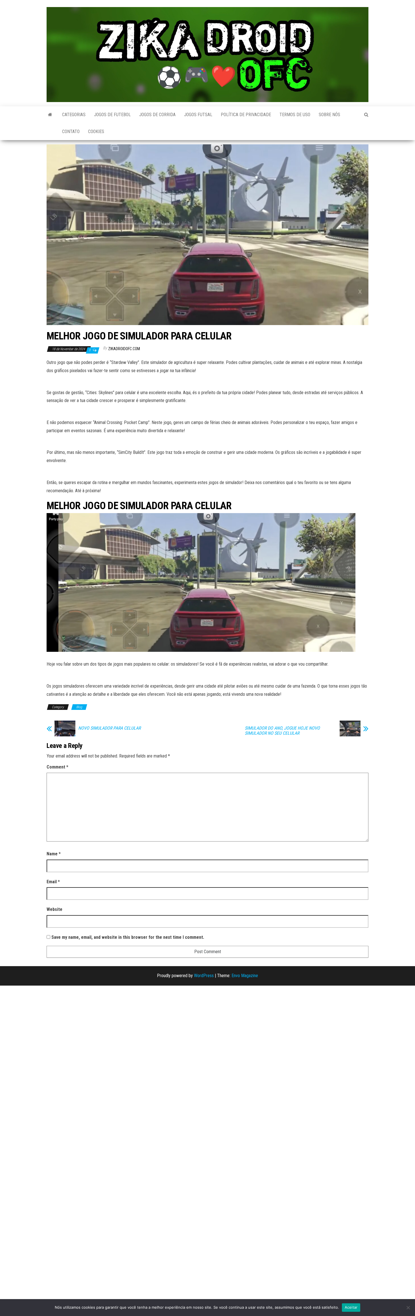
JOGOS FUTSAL (198, 114)
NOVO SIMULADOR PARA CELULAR (109, 728)
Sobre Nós (329, 114)
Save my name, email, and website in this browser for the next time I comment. (127, 937)
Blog (79, 707)
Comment (57, 767)
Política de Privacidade (246, 114)
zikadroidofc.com (124, 348)
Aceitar (351, 1307)
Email (53, 881)
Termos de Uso (294, 114)
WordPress (204, 975)
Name (54, 853)
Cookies (96, 131)
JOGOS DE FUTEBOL (112, 114)
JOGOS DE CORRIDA (157, 114)
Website (54, 909)
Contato (71, 131)
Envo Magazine (244, 975)
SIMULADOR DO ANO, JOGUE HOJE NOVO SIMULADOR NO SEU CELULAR (282, 731)
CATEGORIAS (74, 114)
